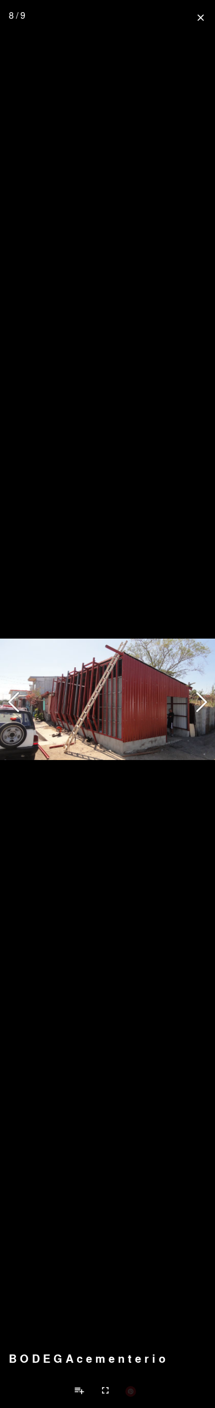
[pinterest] (130, 1391)
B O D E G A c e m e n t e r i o (87, 1358)
